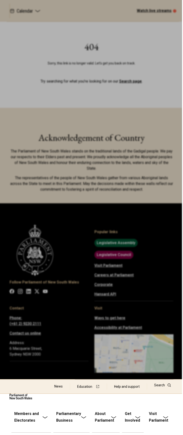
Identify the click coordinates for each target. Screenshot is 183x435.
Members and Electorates (26, 417)
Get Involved (132, 417)
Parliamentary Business (68, 417)
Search (159, 385)
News (58, 386)
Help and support (127, 386)
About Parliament (104, 417)
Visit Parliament (158, 417)
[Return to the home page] (21, 396)
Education (84, 386)
